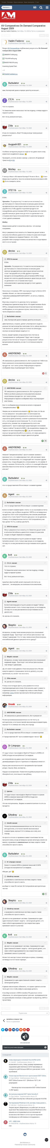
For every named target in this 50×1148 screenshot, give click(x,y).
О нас (37, 2)
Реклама (10, 2)
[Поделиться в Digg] (13, 1029)
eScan (22, 154)
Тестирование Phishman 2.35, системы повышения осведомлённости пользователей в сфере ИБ (28, 1103)
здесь (12, 693)
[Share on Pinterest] (28, 1029)
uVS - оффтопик (14, 1121)
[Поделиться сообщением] (46, 43)
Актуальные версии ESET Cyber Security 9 (23, 1094)
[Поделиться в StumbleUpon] (24, 1029)
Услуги (4, 2)
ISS (13, 160)
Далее (42, 35)
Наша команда (18, 2)
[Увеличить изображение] (26, 154)
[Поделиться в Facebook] (6, 1029)
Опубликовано (20, 43)
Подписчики (23, 1013)
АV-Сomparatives (13, 48)
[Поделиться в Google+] (10, 1029)
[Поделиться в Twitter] (2, 1029)
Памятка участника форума (13, 1047)
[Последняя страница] (47, 35)
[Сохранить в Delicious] (17, 1029)
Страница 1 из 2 (25, 35)
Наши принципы (29, 2)
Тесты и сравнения (38, 31)
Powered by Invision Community (25, 1144)
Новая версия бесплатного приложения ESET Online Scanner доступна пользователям (28, 1076)
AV (10, 160)
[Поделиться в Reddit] (20, 1029)
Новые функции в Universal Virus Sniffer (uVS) (25, 1060)
